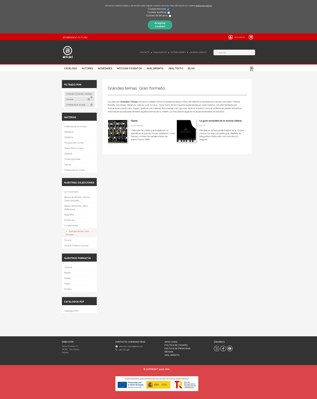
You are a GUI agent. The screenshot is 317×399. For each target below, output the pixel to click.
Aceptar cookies (160, 25)
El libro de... (70, 220)
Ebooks (168, 352)
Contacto (145, 52)
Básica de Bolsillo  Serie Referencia (76, 207)
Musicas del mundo (74, 143)
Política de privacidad (177, 348)
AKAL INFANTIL (172, 355)
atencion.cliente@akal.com (131, 346)
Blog (191, 68)
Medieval (68, 132)
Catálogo (70, 68)
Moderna (68, 137)
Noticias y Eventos (129, 68)
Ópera (134, 120)
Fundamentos (71, 225)
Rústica (68, 289)
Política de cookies (176, 345)
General (68, 153)
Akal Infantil (155, 68)
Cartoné (68, 267)
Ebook (67, 272)
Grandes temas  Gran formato (77, 233)
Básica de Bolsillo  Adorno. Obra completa (77, 199)
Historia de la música (76, 105)
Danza (67, 164)
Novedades (105, 68)
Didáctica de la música (75, 126)
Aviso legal (171, 342)
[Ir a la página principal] (68, 51)
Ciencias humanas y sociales (80, 94)
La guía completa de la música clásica (220, 120)
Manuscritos (160, 52)
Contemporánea (72, 159)
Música (70, 99)
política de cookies (203, 5)
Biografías (69, 214)
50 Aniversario (71, 192)
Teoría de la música (73, 148)
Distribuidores (178, 52)
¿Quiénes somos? (197, 52)
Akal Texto (176, 68)
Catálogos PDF (71, 311)
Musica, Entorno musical (76, 245)
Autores (87, 68)
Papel (67, 283)
